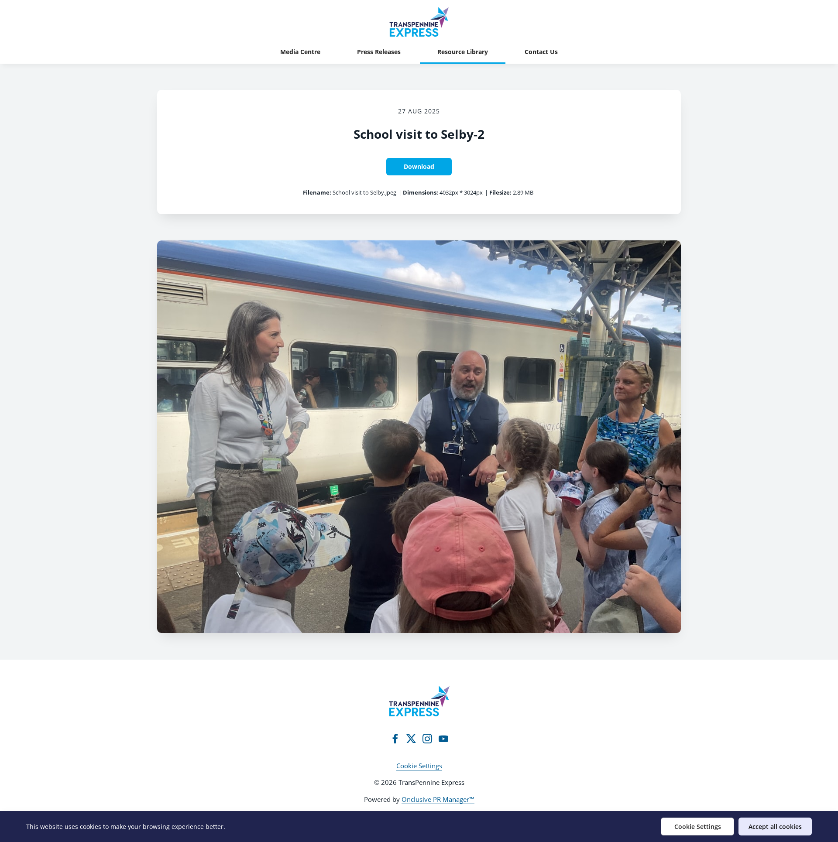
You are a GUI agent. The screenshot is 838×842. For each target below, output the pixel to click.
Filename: (317, 192)
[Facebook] (395, 738)
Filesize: (500, 192)
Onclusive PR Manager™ (438, 799)
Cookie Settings (419, 765)
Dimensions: (420, 192)
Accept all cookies (775, 826)
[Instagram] (427, 738)
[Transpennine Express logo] (419, 701)
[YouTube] (443, 738)
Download (419, 166)
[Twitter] (411, 738)
